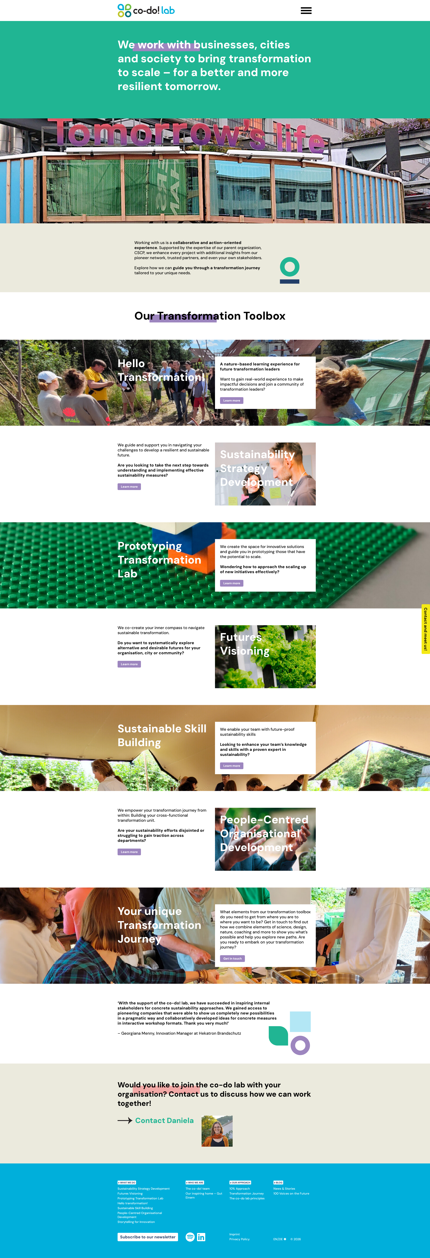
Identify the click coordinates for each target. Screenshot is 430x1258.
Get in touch (232, 959)
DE (281, 1239)
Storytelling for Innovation (136, 1222)
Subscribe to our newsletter (148, 1237)
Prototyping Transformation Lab (140, 1198)
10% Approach (239, 1189)
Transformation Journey (246, 1193)
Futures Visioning (130, 1193)
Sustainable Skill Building (135, 1208)
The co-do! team (198, 1189)
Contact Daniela (164, 1120)
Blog (279, 1182)
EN (275, 1239)
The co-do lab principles (247, 1198)
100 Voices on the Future (291, 1193)
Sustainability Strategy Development (144, 1189)
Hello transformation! (133, 1203)
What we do (127, 1182)
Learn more (231, 401)
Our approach (241, 1182)
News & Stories (284, 1189)
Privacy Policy (239, 1239)
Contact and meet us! (425, 629)
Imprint (234, 1234)
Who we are (195, 1182)
